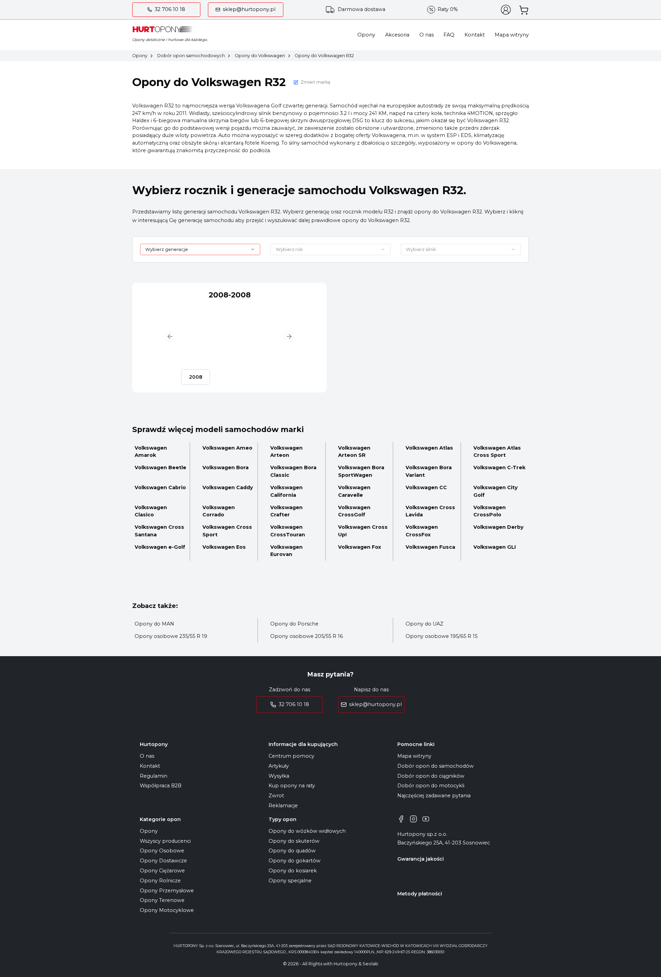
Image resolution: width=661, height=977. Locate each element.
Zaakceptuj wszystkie (402, 518)
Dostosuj (237, 518)
